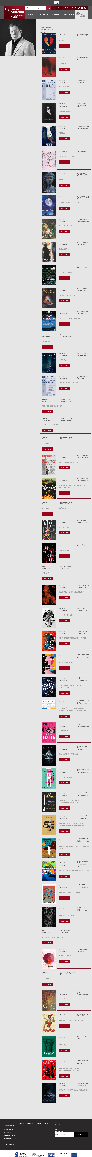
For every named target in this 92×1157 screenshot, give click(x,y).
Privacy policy (23, 1125)
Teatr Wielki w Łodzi (81, 14)
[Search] (48, 8)
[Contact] (85, 8)
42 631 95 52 (10, 1129)
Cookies (36, 1125)
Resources (30, 1123)
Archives (30, 14)
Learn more (49, 3)
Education (68, 14)
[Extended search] (53, 8)
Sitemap (21, 1123)
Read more (64, 46)
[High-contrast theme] (59, 8)
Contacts (48, 1125)
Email (59, 1130)
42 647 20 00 (12, 1128)
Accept (57, 3)
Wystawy (56, 14)
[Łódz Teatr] (14, 12)
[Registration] (82, 8)
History (43, 14)
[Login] (79, 8)
